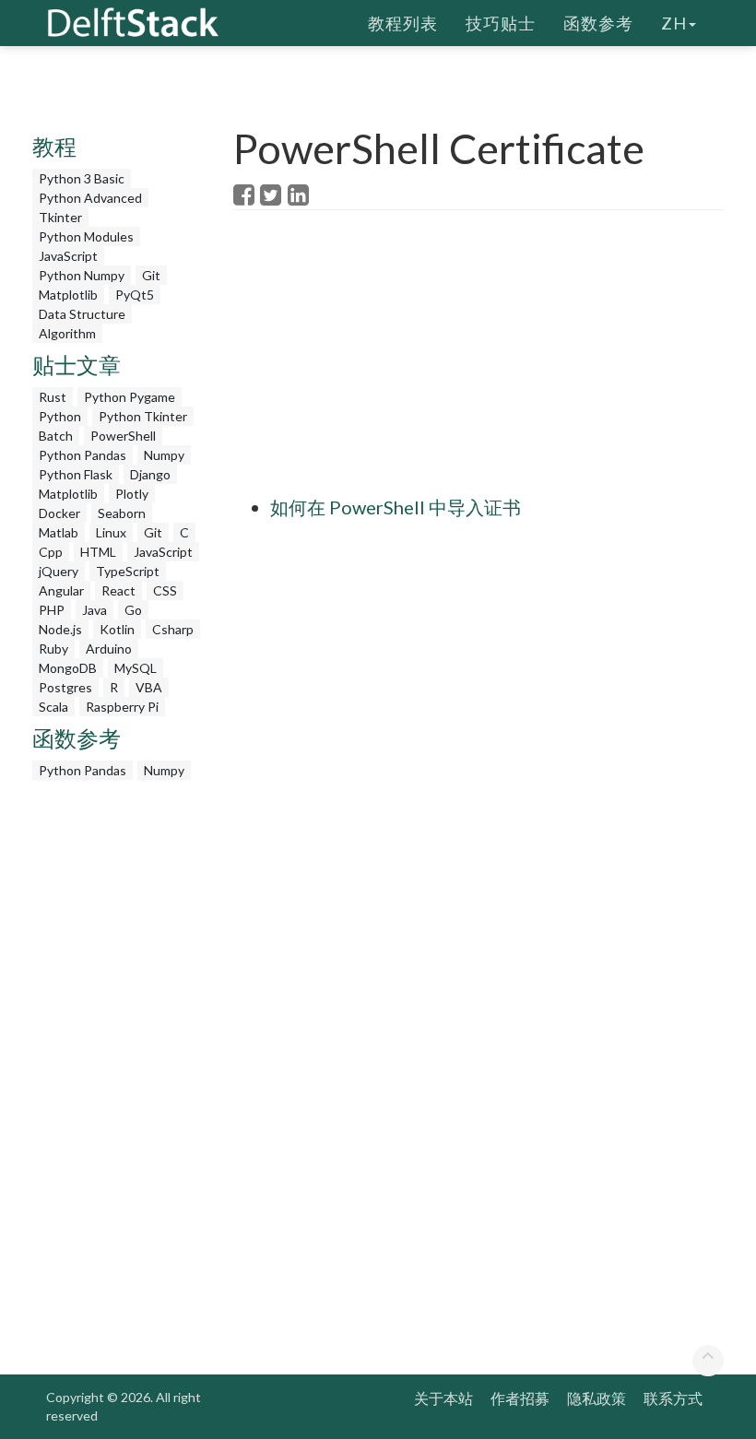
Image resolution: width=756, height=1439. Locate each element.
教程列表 (403, 23)
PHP (52, 610)
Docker (59, 513)
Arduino (109, 648)
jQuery (58, 571)
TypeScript (127, 571)
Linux (111, 532)
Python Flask (75, 474)
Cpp (51, 552)
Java (94, 610)
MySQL (135, 668)
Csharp (173, 629)
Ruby (53, 648)
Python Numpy (81, 275)
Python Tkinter (143, 416)
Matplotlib (68, 294)
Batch (56, 435)
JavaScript (68, 256)
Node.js (60, 629)
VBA (149, 687)
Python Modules (86, 236)
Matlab (58, 532)
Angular (61, 590)
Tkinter (60, 217)
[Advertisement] (494, 358)
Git (151, 275)
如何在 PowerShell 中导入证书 (395, 507)
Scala (53, 706)
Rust (52, 397)
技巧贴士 (501, 23)
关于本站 (443, 1398)
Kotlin (117, 629)
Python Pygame (129, 397)
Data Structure (82, 314)
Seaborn (122, 513)
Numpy (164, 455)
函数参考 (598, 23)
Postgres (65, 687)
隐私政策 (596, 1398)
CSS (165, 590)
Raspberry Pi (122, 706)
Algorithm (67, 333)
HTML (98, 552)
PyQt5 (134, 294)
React (118, 590)
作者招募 (519, 1398)
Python (60, 416)
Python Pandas (82, 455)
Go (133, 610)
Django (150, 474)
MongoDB (68, 668)
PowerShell (123, 435)
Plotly (131, 493)
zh (674, 23)
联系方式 (673, 1398)
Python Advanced (90, 198)
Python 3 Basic (81, 178)
